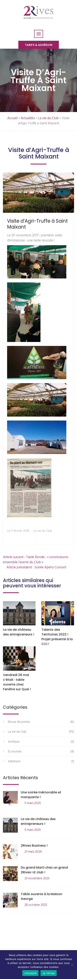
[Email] (69, 539)
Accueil (12, 118)
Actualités (28, 118)
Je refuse (48, 973)
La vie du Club (48, 118)
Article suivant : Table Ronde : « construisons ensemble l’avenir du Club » (35, 559)
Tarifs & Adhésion (38, 45)
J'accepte (30, 973)
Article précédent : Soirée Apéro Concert (36, 567)
